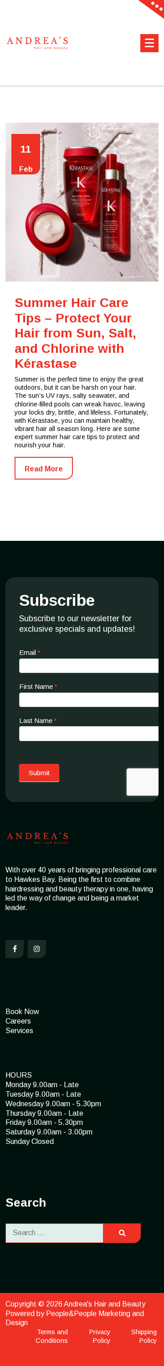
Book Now (22, 1011)
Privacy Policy (99, 1336)
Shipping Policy (144, 1336)
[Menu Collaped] (149, 43)
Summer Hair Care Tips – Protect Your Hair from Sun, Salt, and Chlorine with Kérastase (75, 333)
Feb (26, 158)
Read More (44, 469)
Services (19, 1030)
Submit (39, 773)
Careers (18, 1021)
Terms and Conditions (52, 1336)
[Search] (122, 1233)
